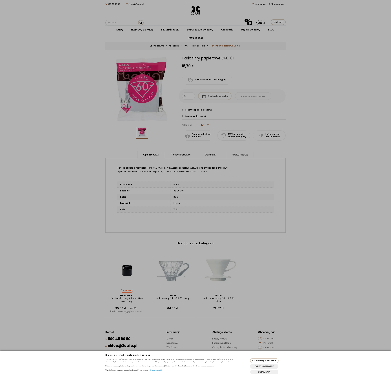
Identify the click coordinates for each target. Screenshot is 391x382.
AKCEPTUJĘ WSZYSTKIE (264, 360)
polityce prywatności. (155, 370)
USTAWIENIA (264, 372)
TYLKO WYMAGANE (264, 366)
